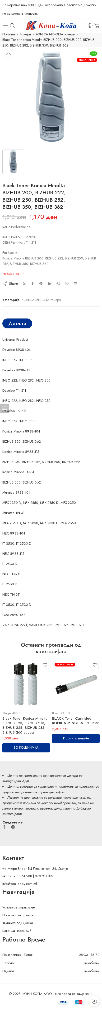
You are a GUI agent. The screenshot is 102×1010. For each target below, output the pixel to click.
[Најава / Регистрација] (90, 25)
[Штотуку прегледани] (94, 1001)
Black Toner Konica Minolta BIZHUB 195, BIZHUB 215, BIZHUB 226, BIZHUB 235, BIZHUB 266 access (24, 725)
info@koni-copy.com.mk (19, 883)
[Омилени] (8, 55)
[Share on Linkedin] (49, 283)
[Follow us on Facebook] (4, 827)
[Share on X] (24, 283)
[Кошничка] (97, 25)
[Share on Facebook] (32, 283)
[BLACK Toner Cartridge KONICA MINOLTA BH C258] (76, 684)
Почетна (8, 34)
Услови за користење (18, 907)
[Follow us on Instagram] (13, 827)
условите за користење (37, 786)
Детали (17, 323)
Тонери (25, 34)
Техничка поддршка (17, 922)
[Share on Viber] (67, 283)
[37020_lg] (51, 97)
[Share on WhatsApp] (58, 284)
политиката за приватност (76, 786)
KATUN (65, 713)
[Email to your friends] (76, 284)
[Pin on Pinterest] (41, 283)
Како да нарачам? (16, 930)
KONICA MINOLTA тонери (55, 34)
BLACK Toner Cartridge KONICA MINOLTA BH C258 (75, 721)
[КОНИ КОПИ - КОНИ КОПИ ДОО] (50, 25)
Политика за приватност (20, 914)
